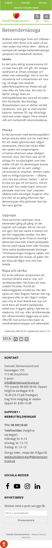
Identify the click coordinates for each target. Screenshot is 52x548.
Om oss (43, 2)
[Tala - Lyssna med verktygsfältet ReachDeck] (4, 544)
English (8, 2)
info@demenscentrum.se (21, 382)
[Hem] (15, 17)
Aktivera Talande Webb (26, 7)
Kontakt (26, 2)
